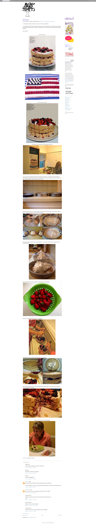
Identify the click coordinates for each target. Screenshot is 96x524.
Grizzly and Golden (68, 100)
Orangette (66, 103)
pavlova (33, 458)
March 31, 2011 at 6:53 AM (31, 505)
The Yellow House (67, 109)
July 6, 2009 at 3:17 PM (30, 473)
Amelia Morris (27, 489)
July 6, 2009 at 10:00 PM (30, 492)
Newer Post (25, 515)
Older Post (60, 515)
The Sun (66, 107)
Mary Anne (27, 481)
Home (42, 515)
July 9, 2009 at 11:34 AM (30, 499)
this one (66, 80)
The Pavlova (26, 19)
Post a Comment (26, 513)
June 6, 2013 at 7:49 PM (30, 511)
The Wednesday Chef (68, 108)
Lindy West (66, 101)
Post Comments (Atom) (32, 517)
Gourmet (28, 458)
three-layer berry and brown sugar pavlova (46, 21)
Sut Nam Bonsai (67, 106)
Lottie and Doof (67, 102)
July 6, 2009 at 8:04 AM (30, 467)
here (69, 76)
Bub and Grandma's (68, 97)
